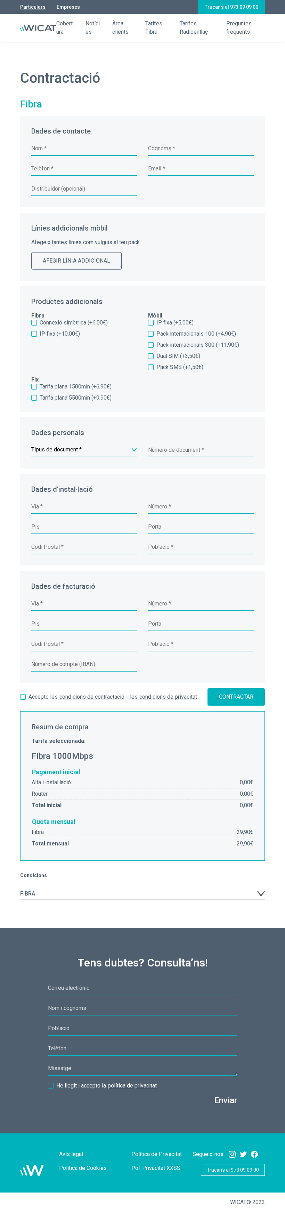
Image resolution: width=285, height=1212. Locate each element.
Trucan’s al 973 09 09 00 (231, 7)
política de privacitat (132, 1085)
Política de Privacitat (156, 1154)
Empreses (68, 7)
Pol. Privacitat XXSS (155, 1168)
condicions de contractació (91, 696)
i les (112, 696)
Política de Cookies (83, 1168)
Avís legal (71, 1154)
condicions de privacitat (168, 696)
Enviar (225, 1100)
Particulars (33, 7)
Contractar (236, 696)
